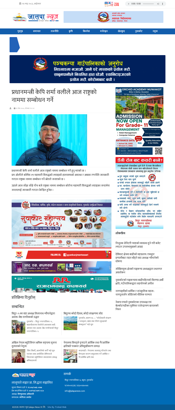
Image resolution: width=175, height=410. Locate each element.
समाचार (36, 31)
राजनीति (55, 31)
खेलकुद (121, 31)
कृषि (71, 31)
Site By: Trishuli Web (57, 407)
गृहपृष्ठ (20, 31)
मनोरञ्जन (104, 31)
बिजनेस (86, 31)
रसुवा (155, 31)
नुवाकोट (138, 31)
